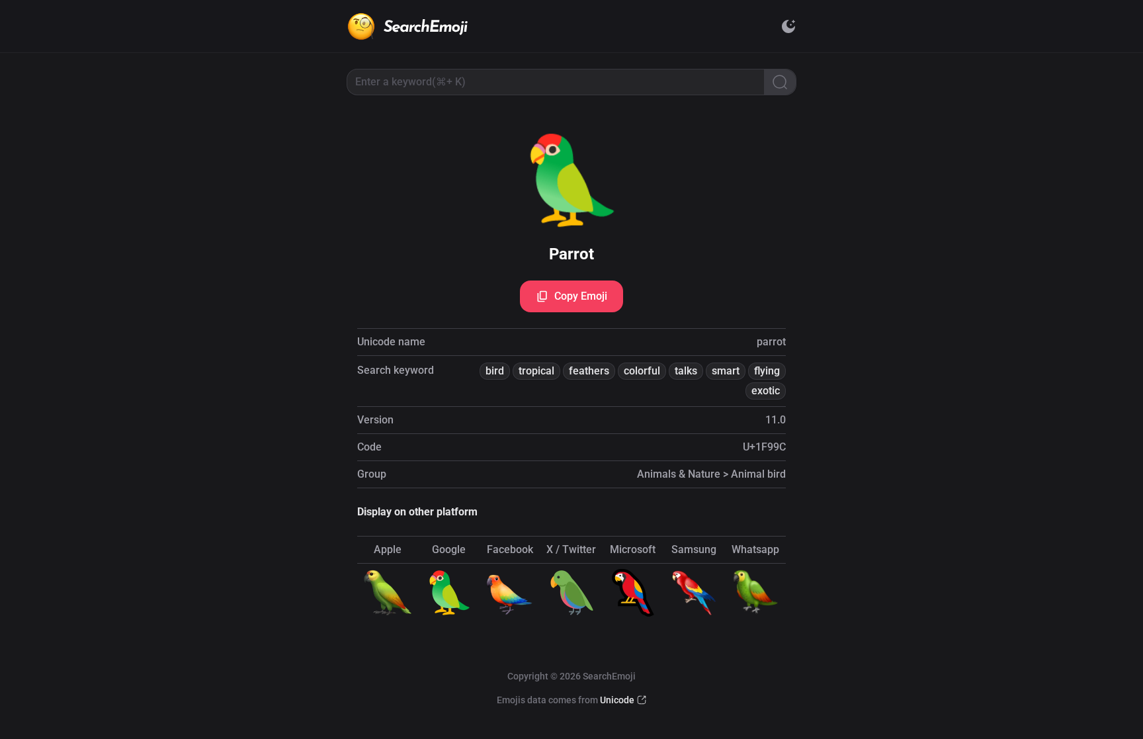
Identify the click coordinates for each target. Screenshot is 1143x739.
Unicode (617, 700)
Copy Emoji (580, 296)
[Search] (780, 82)
